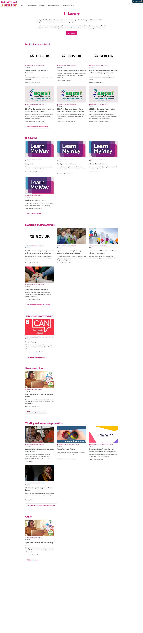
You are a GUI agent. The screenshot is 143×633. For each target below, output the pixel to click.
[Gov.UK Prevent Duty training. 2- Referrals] (71, 55)
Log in (140, 3)
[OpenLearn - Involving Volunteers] (39, 275)
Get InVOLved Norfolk (68, 5)
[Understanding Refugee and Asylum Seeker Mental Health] (39, 434)
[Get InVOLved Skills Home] (9, 3)
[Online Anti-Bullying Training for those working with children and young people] (103, 434)
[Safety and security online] (103, 149)
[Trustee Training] (39, 327)
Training (21, 5)
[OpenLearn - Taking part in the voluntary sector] (39, 379)
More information (31, 5)
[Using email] (39, 149)
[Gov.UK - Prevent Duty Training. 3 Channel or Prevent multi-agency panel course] (103, 55)
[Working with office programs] (39, 185)
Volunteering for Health (53, 5)
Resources (41, 5)
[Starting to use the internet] (71, 149)
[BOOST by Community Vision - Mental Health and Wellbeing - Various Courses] (71, 94)
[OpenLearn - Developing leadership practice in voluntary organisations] (71, 236)
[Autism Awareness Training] (71, 434)
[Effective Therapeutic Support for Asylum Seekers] (39, 473)
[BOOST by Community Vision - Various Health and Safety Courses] (103, 94)
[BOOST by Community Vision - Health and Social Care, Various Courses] (39, 94)
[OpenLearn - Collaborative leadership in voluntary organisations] (103, 236)
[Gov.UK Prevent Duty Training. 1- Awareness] (39, 55)
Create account (132, 3)
